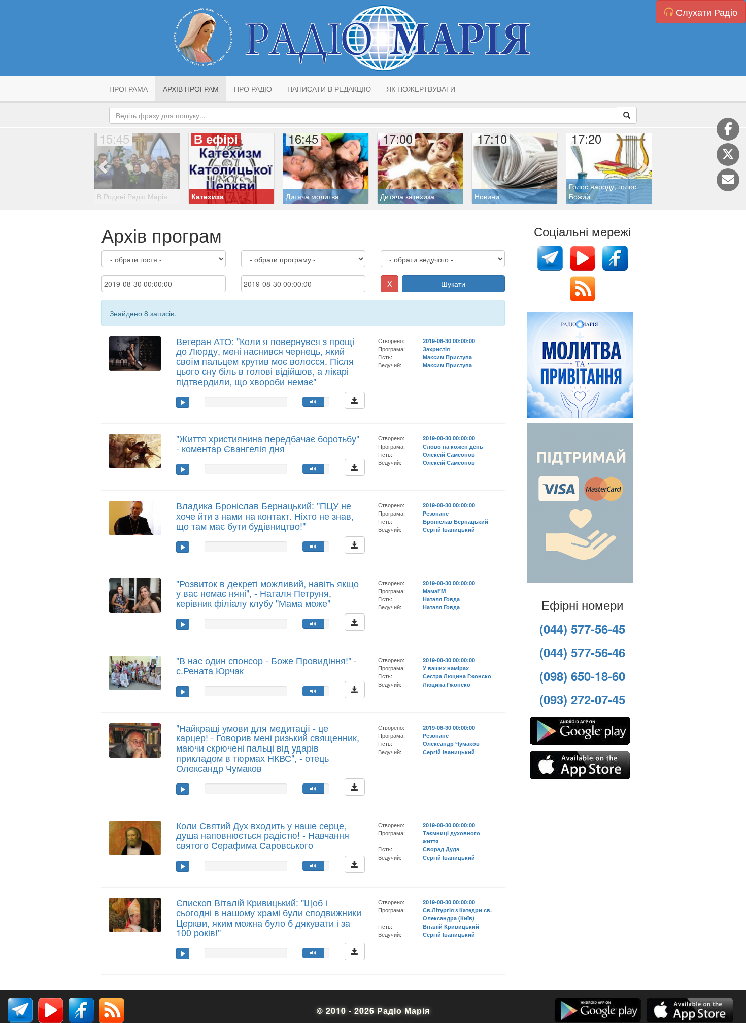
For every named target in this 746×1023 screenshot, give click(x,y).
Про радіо (253, 89)
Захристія (436, 349)
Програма (128, 89)
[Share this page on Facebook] (728, 129)
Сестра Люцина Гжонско (457, 676)
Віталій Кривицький (451, 926)
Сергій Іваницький (449, 529)
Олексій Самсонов (449, 454)
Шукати (453, 284)
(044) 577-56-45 (582, 628)
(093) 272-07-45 (582, 699)
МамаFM (434, 591)
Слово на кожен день (453, 446)
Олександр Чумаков (451, 743)
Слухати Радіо (705, 11)
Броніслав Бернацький (455, 521)
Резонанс (436, 513)
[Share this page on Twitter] (728, 154)
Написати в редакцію (329, 89)
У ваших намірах (446, 668)
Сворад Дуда (441, 849)
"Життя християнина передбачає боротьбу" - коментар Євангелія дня (267, 443)
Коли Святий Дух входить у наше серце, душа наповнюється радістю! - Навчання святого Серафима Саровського (262, 835)
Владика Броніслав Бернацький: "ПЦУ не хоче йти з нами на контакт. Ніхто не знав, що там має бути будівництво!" (265, 515)
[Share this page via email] (728, 179)
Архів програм (191, 89)
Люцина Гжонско (446, 684)
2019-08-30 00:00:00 (449, 340)
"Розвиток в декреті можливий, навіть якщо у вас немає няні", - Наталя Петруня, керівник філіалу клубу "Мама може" (267, 593)
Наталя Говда (441, 599)
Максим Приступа (447, 357)
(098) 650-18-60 (582, 676)
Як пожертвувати (420, 89)
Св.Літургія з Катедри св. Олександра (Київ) (457, 914)
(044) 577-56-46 (582, 652)
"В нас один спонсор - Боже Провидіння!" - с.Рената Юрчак (266, 665)
